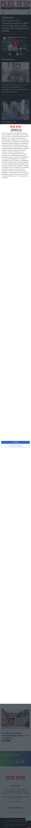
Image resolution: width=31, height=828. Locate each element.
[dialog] (15, 414)
